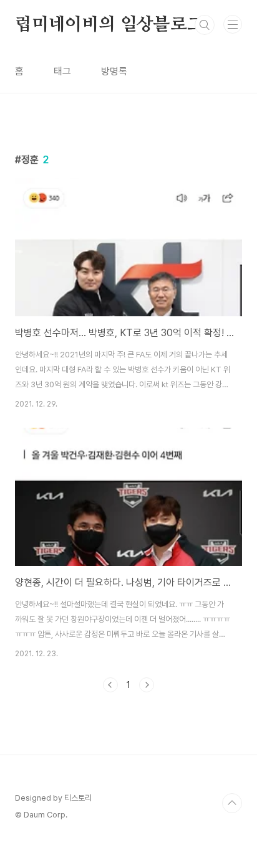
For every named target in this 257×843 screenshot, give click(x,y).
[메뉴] (232, 24)
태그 (62, 71)
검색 (204, 25)
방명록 (114, 71)
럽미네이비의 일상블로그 (109, 25)
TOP (232, 803)
